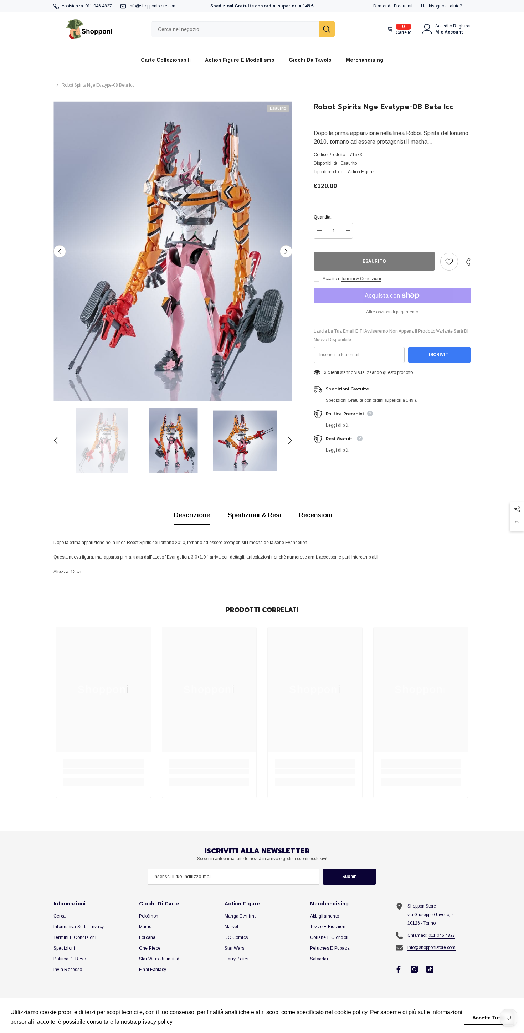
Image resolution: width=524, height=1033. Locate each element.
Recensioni (315, 515)
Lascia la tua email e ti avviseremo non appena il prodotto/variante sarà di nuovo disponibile (391, 335)
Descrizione (192, 515)
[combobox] (235, 29)
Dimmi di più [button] (192, 1022)
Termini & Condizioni (361, 278)
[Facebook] (398, 969)
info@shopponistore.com (153, 6)
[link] (103, 771)
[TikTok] (429, 969)
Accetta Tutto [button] (488, 1018)
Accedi (441, 26)
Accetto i (331, 278)
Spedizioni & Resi (254, 515)
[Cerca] (243, 29)
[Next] (286, 251)
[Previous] (59, 251)
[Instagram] (414, 969)
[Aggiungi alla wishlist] (449, 262)
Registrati (462, 26)
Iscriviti (439, 354)
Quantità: (323, 217)
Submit (349, 876)
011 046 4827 (98, 6)
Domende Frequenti (392, 6)
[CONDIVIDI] (464, 262)
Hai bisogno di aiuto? (441, 6)
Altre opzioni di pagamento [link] (392, 311)
